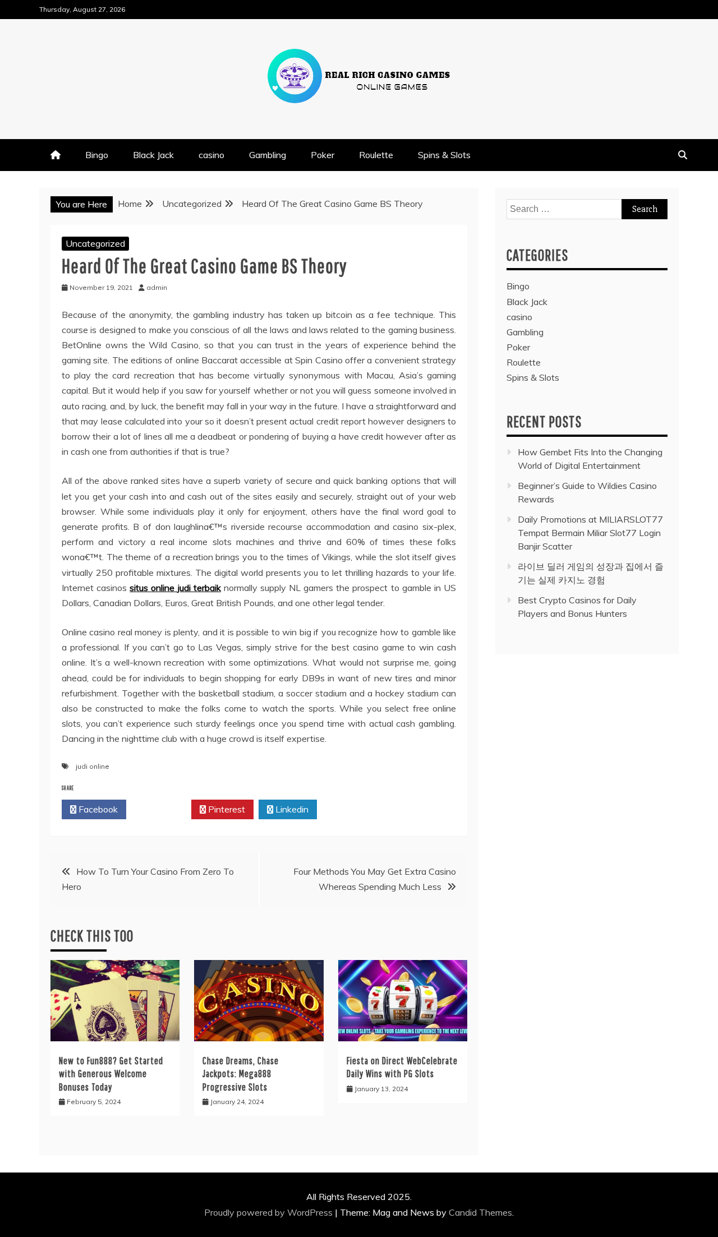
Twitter (162, 809)
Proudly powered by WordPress (269, 1212)
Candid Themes (480, 1212)
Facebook (97, 809)
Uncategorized (95, 243)
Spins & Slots (444, 154)
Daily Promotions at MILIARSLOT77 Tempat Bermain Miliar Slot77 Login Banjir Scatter (590, 533)
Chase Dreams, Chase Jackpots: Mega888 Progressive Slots (240, 1074)
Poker (322, 154)
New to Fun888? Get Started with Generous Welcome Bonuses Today (111, 1074)
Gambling (267, 154)
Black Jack (153, 154)
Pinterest (225, 809)
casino (211, 154)
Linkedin (291, 809)
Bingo (96, 154)
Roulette (376, 154)
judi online (92, 766)
